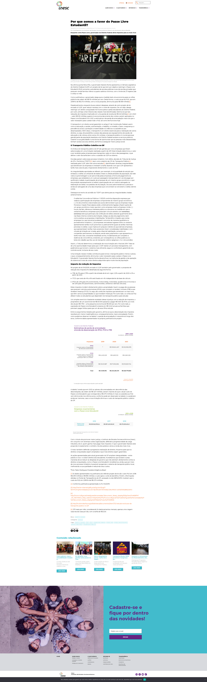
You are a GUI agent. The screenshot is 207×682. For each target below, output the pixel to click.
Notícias (105, 658)
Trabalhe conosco (77, 663)
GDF (87, 522)
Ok (144, 679)
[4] (130, 161)
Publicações (106, 662)
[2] (128, 114)
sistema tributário (76, 524)
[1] (130, 102)
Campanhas (91, 662)
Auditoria (121, 658)
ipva (91, 522)
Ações (89, 660)
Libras (122, 2)
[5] (104, 163)
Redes (89, 664)
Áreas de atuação (93, 658)
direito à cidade (80, 522)
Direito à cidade (80, 517)
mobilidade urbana (99, 522)
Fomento (121, 662)
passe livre (110, 522)
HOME (58, 656)
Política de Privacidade (122, 665)
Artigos (105, 660)
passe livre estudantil (121, 522)
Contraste (130, 2)
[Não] (205, 679)
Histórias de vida (108, 664)
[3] (91, 161)
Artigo (80, 519)
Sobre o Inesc (76, 658)
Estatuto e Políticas (124, 660)
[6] (71, 509)
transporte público (89, 524)
